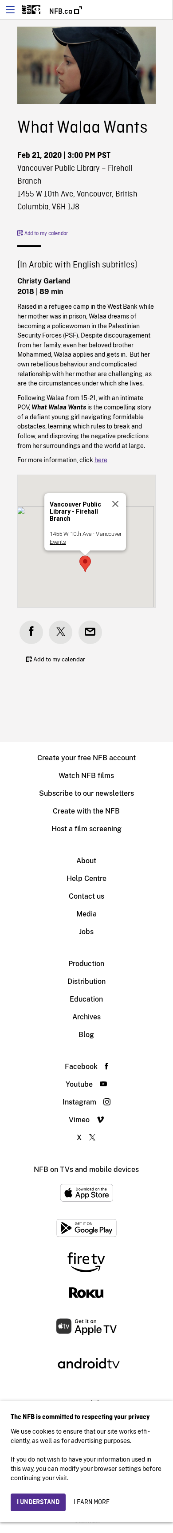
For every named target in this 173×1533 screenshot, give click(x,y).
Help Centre (86, 878)
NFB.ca (61, 12)
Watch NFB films (86, 775)
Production (86, 963)
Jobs (86, 932)
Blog (86, 1034)
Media (86, 914)
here (100, 460)
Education (86, 999)
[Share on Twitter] (60, 632)
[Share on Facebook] (31, 632)
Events (58, 542)
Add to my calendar (45, 233)
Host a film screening (86, 829)
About (86, 861)
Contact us (86, 896)
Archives (86, 1017)
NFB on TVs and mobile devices (86, 1169)
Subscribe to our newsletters (86, 793)
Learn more (92, 1502)
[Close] (115, 504)
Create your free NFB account (86, 758)
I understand (38, 1502)
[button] (85, 563)
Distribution (86, 981)
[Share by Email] (90, 632)
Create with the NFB (86, 811)
